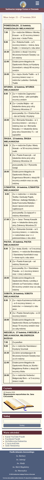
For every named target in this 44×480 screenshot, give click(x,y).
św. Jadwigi (20, 460)
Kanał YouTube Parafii (15, 437)
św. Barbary (21, 456)
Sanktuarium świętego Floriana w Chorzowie (22, 9)
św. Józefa (21, 463)
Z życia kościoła (12, 443)
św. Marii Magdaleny (21, 467)
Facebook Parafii (12, 439)
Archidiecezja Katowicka (16, 441)
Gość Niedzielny (12, 446)
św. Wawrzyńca (21, 471)
